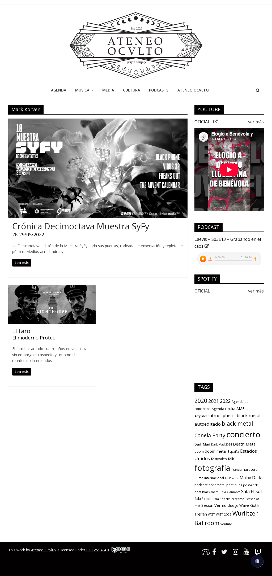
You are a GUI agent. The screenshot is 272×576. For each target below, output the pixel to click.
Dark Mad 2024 (221, 444)
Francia (236, 470)
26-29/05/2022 (28, 234)
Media (108, 90)
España (233, 451)
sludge (232, 505)
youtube (226, 524)
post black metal (206, 492)
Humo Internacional (209, 478)
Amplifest (201, 416)
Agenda (58, 90)
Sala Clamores (230, 492)
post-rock (250, 485)
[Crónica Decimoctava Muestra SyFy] (98, 122)
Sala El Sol (251, 491)
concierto (243, 434)
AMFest (243, 408)
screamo (238, 499)
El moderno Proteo (34, 337)
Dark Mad (202, 444)
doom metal (216, 451)
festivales (219, 458)
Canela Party (209, 435)
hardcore (250, 469)
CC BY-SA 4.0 (97, 549)
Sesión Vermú (213, 505)
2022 (225, 401)
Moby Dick (250, 477)
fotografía (212, 468)
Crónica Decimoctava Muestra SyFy (80, 226)
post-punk (234, 485)
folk (231, 458)
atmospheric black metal (235, 415)
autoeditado (207, 424)
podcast (200, 484)
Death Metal (245, 444)
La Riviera (232, 478)
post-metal (217, 485)
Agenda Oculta (223, 408)
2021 (213, 401)
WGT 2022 (223, 514)
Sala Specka (221, 499)
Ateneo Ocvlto (193, 90)
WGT (211, 514)
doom (199, 451)
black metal (237, 423)
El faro (21, 331)
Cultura (131, 90)
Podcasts (158, 90)
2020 (200, 400)
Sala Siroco (202, 498)
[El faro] (52, 288)
